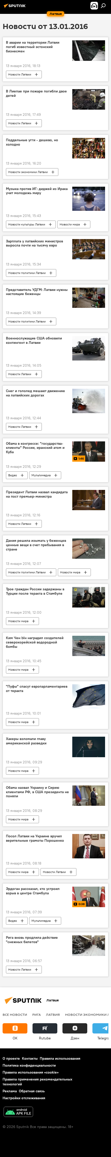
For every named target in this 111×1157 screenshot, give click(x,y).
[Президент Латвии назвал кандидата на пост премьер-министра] (88, 500)
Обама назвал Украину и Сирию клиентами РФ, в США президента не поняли (37, 792)
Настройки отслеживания (24, 1098)
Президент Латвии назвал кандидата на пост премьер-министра (37, 494)
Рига (36, 1014)
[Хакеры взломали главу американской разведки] (88, 747)
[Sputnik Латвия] (15, 7)
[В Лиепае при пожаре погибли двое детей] (88, 99)
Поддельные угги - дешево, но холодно (32, 142)
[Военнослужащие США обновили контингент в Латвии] (88, 348)
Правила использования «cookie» (31, 1072)
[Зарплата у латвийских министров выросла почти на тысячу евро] (88, 249)
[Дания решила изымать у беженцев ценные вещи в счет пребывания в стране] (88, 548)
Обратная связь (32, 1091)
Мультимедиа (41, 475)
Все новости (15, 1014)
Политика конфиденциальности (29, 1065)
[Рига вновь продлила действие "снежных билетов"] (88, 945)
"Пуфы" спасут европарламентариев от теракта (36, 688)
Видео (12, 475)
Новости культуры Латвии (26, 224)
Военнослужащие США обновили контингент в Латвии (34, 340)
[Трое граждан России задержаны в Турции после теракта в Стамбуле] (88, 597)
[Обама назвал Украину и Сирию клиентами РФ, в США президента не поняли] (88, 795)
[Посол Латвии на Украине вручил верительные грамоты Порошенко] (88, 846)
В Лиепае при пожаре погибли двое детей (36, 93)
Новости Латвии (19, 74)
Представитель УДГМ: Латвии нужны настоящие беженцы (37, 292)
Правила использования (60, 1058)
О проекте (11, 1058)
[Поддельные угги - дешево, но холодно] (88, 148)
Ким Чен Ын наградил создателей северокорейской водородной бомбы (35, 642)
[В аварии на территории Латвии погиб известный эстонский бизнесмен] (88, 50)
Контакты (30, 1058)
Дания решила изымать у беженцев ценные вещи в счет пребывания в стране (36, 545)
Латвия (53, 1014)
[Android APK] (18, 1112)
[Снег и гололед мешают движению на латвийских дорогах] (88, 401)
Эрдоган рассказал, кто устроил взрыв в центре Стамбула (33, 891)
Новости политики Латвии (27, 273)
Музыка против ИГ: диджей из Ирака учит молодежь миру (37, 191)
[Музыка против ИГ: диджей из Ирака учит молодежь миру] (88, 199)
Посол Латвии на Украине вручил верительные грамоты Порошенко (35, 838)
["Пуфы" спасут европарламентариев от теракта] (88, 696)
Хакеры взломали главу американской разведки (26, 741)
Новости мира (70, 224)
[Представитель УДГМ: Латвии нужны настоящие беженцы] (88, 298)
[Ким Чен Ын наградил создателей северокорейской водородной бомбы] (88, 646)
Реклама (10, 1091)
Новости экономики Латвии (28, 172)
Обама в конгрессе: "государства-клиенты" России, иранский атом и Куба (35, 447)
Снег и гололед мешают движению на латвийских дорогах (35, 393)
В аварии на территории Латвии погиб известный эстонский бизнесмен (32, 46)
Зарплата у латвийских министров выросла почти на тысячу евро (34, 243)
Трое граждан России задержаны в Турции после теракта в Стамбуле (35, 591)
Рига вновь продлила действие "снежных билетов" (32, 939)
